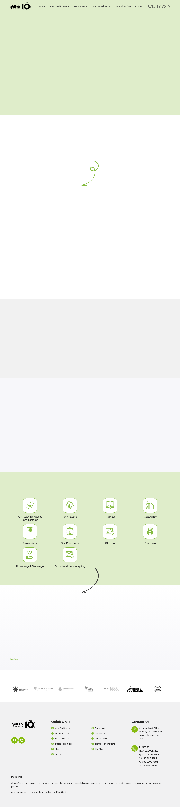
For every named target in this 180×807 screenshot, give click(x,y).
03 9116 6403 (150, 758)
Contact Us (100, 733)
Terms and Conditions (105, 743)
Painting (150, 543)
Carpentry (150, 517)
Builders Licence (101, 6)
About (42, 6)
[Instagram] (21, 740)
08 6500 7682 (150, 761)
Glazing (110, 543)
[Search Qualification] (169, 6)
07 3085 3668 (152, 754)
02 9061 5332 (151, 750)
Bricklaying (70, 517)
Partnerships (100, 728)
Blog (57, 749)
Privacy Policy (101, 738)
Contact (139, 6)
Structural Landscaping (70, 566)
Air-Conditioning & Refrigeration (30, 518)
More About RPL (62, 733)
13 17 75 (145, 747)
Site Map (99, 749)
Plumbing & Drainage (30, 566)
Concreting (30, 543)
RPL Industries (81, 6)
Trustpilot (14, 659)
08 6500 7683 (150, 765)
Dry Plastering (70, 543)
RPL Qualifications (59, 6)
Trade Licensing (122, 6)
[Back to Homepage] (20, 6)
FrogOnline (62, 792)
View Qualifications (63, 728)
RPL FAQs (59, 754)
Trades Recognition (64, 743)
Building (110, 517)
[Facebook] (14, 740)
